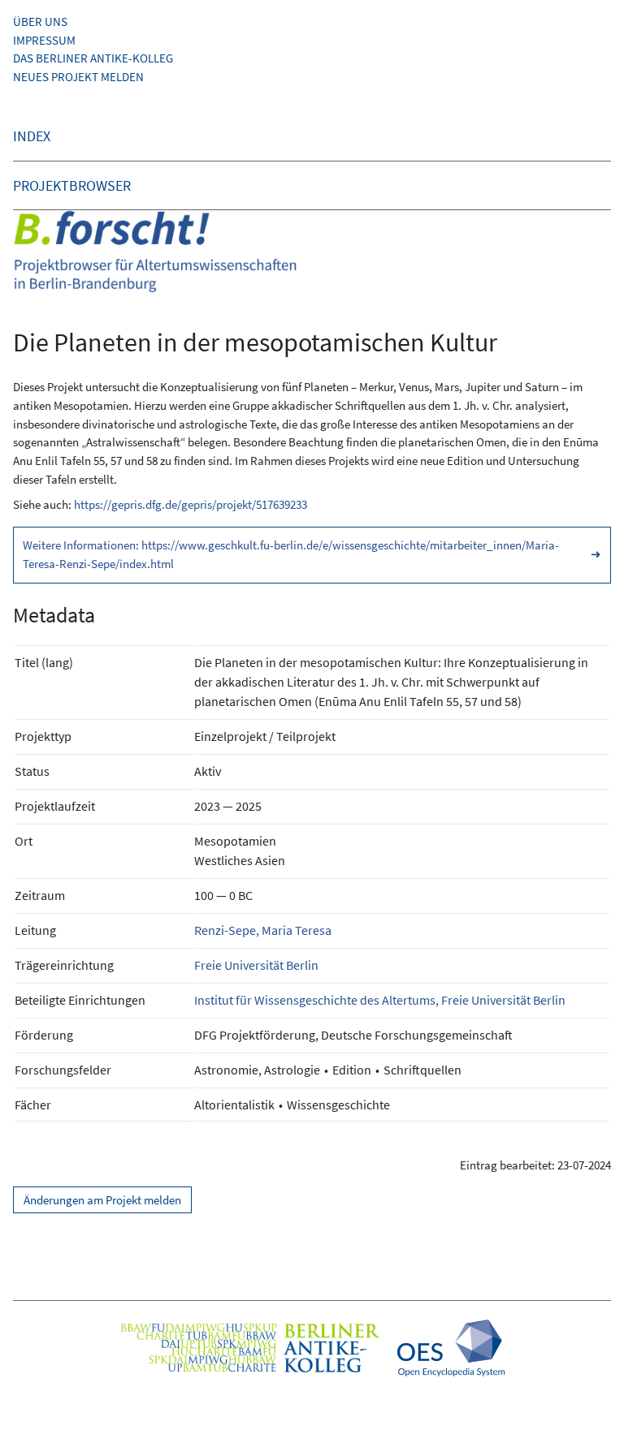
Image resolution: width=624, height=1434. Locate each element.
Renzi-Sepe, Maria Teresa (263, 930)
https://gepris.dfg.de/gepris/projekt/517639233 (190, 504)
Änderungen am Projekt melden (102, 1200)
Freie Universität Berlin (256, 965)
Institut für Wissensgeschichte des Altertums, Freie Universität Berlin (380, 1000)
